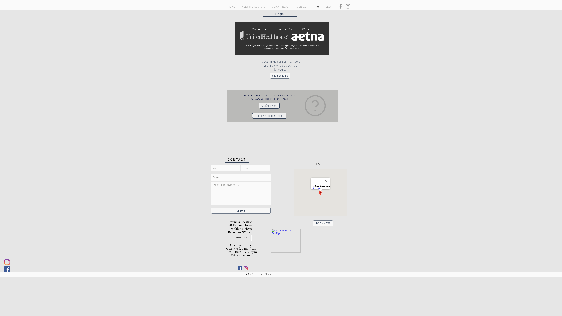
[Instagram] (348, 6)
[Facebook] (341, 6)
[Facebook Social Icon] (7, 269)
